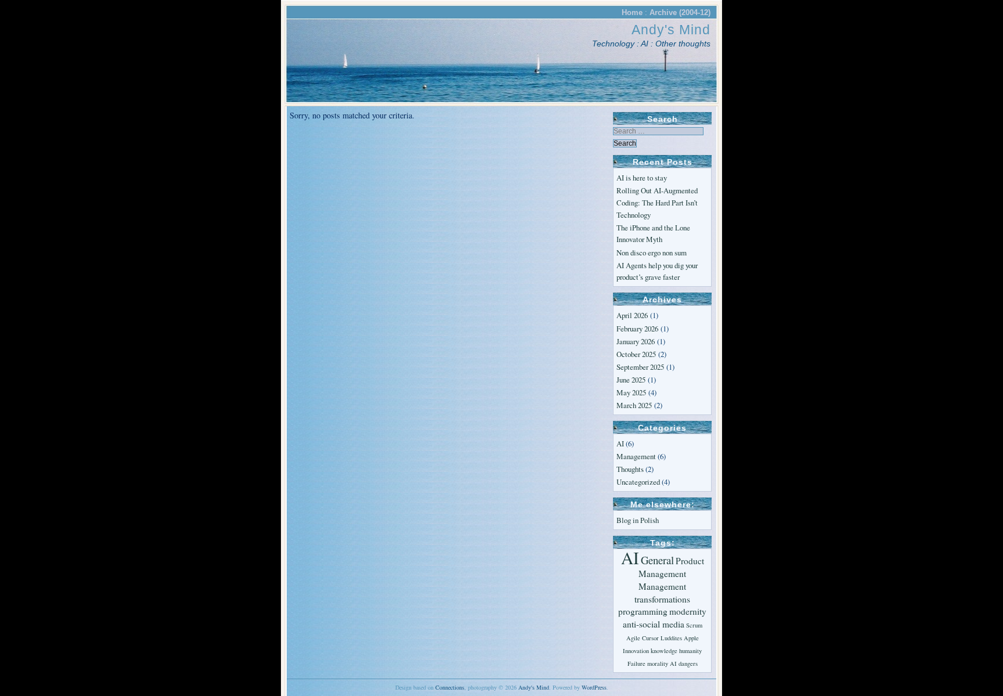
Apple (691, 638)
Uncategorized (638, 482)
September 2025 (640, 367)
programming (643, 611)
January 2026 (635, 341)
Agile (633, 638)
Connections (449, 687)
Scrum (694, 625)
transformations (662, 599)
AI (620, 443)
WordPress (594, 687)
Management (636, 456)
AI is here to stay (641, 177)
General (657, 560)
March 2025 (634, 405)
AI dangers (684, 663)
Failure (636, 663)
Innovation (636, 651)
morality (657, 663)
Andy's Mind (671, 29)
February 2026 (637, 328)
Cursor (650, 638)
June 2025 (630, 379)
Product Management (671, 567)
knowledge (664, 651)
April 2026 (632, 315)
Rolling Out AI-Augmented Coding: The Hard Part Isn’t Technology (657, 202)
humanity (690, 651)
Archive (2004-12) (680, 12)
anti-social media (653, 624)
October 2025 (636, 354)
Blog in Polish (637, 520)
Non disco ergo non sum (651, 252)
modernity (687, 611)
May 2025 (631, 392)
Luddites (671, 638)
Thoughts (630, 469)
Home (632, 12)
